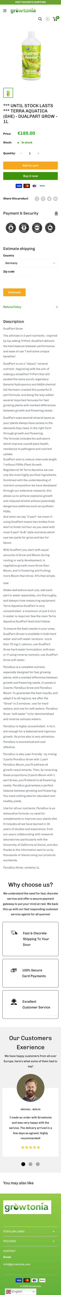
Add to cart (30, 165)
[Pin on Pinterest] (43, 198)
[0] (55, 19)
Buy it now (30, 176)
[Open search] (40, 19)
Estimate (14, 292)
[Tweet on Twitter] (49, 198)
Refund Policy (12, 307)
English (16, 1291)
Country (8, 255)
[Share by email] (55, 198)
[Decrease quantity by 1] (21, 153)
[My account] (47, 19)
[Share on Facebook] (37, 198)
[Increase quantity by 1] (38, 153)
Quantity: (9, 153)
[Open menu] (5, 10)
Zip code (8, 271)
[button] (23, 1164)
